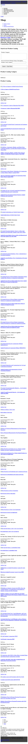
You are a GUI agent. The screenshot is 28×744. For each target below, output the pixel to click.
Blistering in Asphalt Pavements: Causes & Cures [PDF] (12, 572)
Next (5, 723)
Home (6, 8)
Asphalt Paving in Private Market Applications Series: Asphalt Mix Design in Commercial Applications (14, 281)
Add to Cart (3, 103)
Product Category (5, 52)
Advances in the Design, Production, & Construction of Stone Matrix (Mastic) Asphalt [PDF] (13, 176)
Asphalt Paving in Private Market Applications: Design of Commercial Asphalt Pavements (13, 304)
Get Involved (9, 11)
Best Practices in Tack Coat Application (9, 512)
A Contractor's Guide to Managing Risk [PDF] (10, 108)
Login (2, 16)
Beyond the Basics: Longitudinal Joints (9, 550)
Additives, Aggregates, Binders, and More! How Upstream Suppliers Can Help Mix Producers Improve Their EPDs (13, 153)
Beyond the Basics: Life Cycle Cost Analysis (10, 531)
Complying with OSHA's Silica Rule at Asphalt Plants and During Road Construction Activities (13, 660)
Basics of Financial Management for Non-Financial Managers (14, 432)
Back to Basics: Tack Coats (6, 412)
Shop (5, 14)
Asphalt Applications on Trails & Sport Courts (10, 215)
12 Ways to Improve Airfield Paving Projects (10, 89)
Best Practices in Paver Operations (8, 493)
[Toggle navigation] (1, 6)
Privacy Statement (5, 740)
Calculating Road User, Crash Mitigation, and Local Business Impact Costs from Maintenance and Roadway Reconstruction (14, 619)
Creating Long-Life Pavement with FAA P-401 (10, 679)
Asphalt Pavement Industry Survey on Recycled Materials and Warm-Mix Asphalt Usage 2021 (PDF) (14, 236)
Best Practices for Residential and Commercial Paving (12, 474)
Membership (8, 9)
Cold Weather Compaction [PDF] (7, 639)
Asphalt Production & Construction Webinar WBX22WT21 (13, 347)
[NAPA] (3, 4)
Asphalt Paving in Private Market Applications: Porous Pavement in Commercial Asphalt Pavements (12, 327)
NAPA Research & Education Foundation (11, 1)
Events (6, 12)
